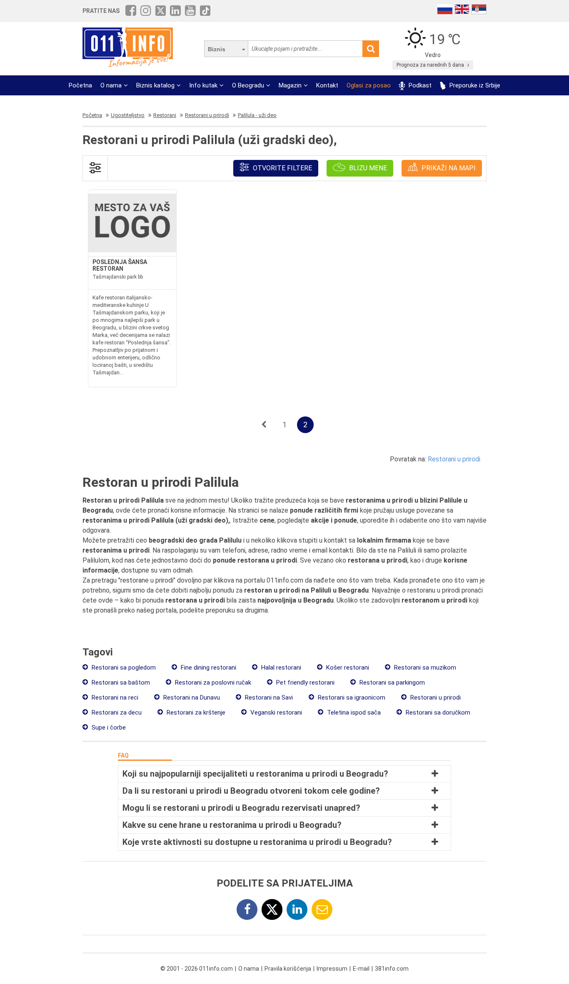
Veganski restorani (275, 712)
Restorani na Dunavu (191, 697)
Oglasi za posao (369, 85)
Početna (80, 85)
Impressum (332, 968)
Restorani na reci (114, 697)
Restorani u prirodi (454, 459)
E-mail (361, 968)
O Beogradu (248, 85)
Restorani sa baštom (120, 682)
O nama (111, 85)
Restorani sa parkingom (391, 682)
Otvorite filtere (281, 168)
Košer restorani (346, 667)
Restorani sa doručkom (437, 712)
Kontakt (327, 85)
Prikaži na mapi (448, 168)
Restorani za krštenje (195, 712)
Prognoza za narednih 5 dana (431, 65)
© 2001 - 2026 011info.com (196, 968)
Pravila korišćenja (288, 968)
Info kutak (203, 85)
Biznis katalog (155, 85)
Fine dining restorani (207, 667)
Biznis (216, 49)
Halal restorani (280, 667)
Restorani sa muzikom (424, 667)
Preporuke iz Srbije (474, 85)
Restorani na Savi (268, 697)
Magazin (290, 85)
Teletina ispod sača (353, 712)
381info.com (392, 968)
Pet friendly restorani (304, 682)
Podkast (419, 85)
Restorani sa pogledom (123, 667)
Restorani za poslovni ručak (212, 682)
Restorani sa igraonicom (350, 697)
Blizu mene (367, 168)
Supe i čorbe (108, 727)
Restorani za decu (116, 712)
